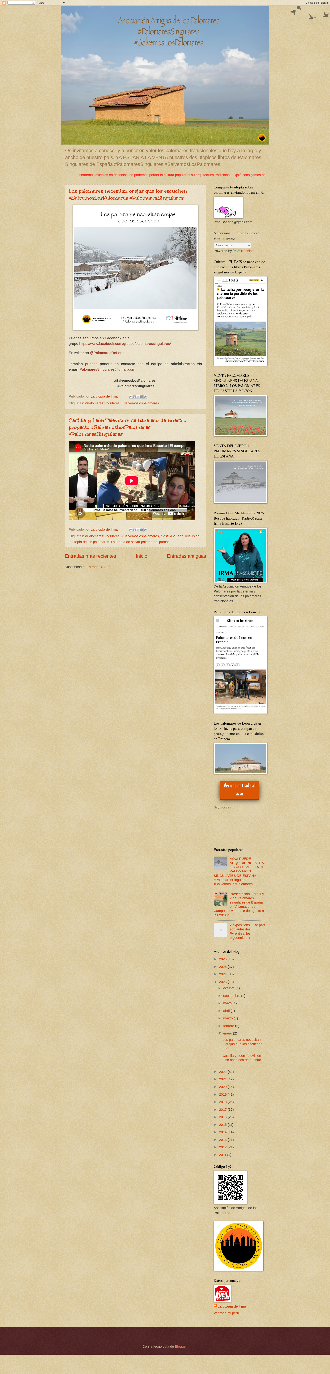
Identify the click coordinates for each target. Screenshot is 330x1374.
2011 (223, 1155)
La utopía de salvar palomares (134, 542)
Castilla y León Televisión (180, 536)
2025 (223, 967)
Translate (247, 251)
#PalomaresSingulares (102, 403)
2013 (223, 1140)
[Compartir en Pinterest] (145, 397)
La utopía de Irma (232, 1306)
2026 (223, 959)
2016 (223, 1117)
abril (227, 1011)
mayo (228, 1003)
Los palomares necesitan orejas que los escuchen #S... (242, 1044)
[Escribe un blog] (134, 397)
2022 (223, 1072)
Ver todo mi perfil (226, 1313)
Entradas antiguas (186, 556)
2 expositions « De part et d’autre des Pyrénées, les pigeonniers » (247, 931)
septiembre (232, 996)
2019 (223, 1094)
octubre (229, 988)
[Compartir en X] (138, 397)
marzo (228, 1018)
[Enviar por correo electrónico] (131, 397)
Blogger (181, 1346)
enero (228, 1033)
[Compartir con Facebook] (142, 397)
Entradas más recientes (90, 556)
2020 (223, 1087)
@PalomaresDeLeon (107, 353)
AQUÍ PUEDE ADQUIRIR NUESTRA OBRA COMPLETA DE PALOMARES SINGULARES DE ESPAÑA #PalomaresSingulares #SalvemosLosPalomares (239, 871)
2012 (223, 1147)
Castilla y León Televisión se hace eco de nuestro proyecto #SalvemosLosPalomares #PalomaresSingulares (127, 427)
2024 (223, 974)
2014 (223, 1132)
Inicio (141, 556)
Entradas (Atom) (99, 567)
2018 (223, 1102)
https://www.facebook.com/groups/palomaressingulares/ (125, 344)
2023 (223, 982)
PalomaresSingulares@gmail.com (107, 369)
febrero (229, 1026)
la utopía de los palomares (89, 542)
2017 (223, 1109)
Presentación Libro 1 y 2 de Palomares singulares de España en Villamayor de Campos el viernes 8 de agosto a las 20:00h (239, 904)
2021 (223, 1079)
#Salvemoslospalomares (140, 403)
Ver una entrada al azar (240, 790)
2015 (223, 1125)
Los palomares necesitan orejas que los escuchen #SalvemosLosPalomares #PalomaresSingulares (128, 194)
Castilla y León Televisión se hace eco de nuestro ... (243, 1058)
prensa (164, 542)
